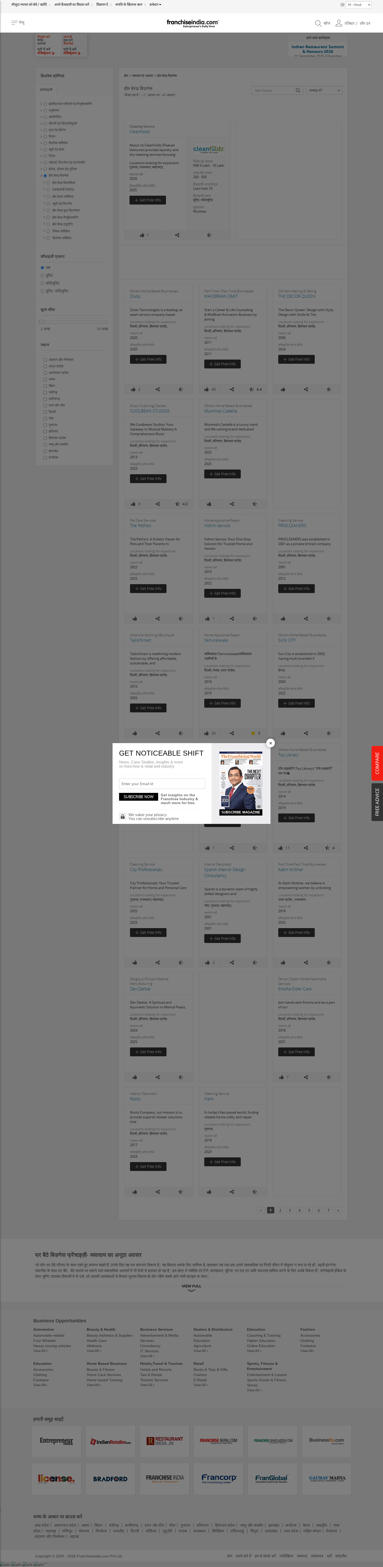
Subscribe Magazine (240, 812)
